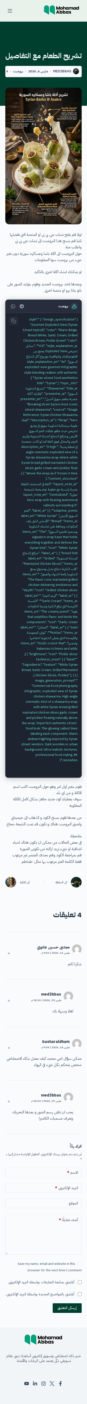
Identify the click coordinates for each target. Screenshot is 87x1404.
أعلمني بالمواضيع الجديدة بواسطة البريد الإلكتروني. (40, 1294)
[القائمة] (10, 11)
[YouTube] (26, 1383)
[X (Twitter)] (52, 1383)
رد (9, 953)
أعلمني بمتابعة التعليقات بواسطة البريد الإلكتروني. (41, 1282)
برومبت (18, 71)
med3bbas (51, 994)
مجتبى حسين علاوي (53, 947)
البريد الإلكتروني (66, 1188)
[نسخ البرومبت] (13, 321)
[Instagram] (43, 1383)
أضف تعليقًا (68, 1219)
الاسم (72, 1172)
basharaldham (56, 1042)
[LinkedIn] (35, 1383)
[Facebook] (60, 1383)
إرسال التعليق (67, 1307)
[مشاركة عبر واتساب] (13, 306)
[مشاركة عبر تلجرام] (21, 306)
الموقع (73, 1203)
